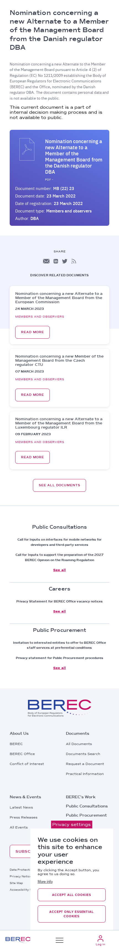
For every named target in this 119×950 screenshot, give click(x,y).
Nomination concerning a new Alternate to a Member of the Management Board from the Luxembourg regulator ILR (59, 423)
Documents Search (83, 754)
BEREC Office (22, 754)
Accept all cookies (71, 894)
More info (45, 882)
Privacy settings (71, 824)
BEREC (16, 744)
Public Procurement (86, 815)
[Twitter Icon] (65, 261)
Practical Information (85, 774)
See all (59, 570)
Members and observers (69, 210)
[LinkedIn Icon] (55, 261)
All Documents (79, 744)
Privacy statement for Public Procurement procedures (60, 658)
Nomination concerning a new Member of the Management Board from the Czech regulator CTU (59, 360)
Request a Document (85, 764)
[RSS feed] (73, 261)
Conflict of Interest (27, 764)
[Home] (18, 940)
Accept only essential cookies (71, 914)
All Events (19, 827)
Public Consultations (87, 806)
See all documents (59, 485)
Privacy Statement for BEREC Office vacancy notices (59, 601)
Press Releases (23, 817)
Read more (32, 332)
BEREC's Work (80, 797)
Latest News (21, 807)
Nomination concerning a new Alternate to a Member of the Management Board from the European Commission (59, 298)
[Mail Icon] (46, 261)
